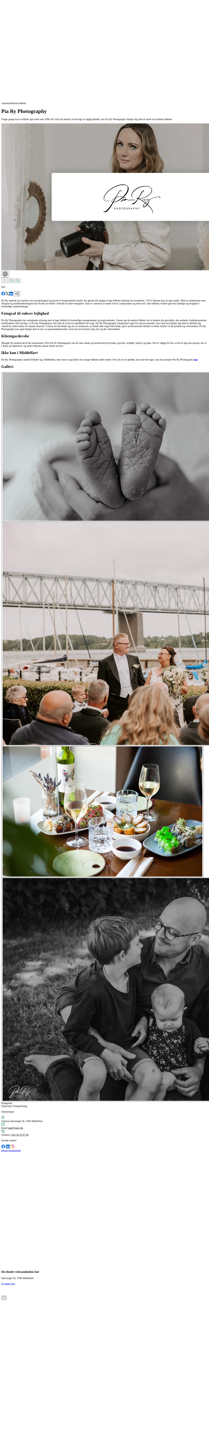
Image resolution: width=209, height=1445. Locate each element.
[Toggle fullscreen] (4, 1298)
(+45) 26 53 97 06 (19, 1134)
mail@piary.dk (15, 1128)
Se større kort (8, 1283)
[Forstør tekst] (11, 280)
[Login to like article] (5, 274)
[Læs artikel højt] (4, 280)
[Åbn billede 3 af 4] (102, 812)
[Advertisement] (14, 50)
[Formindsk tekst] (18, 280)
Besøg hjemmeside (11, 1150)
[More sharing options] (17, 294)
